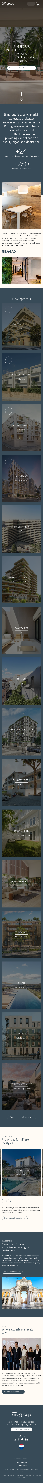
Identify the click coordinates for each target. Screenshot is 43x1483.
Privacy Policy (21, 1462)
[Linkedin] (26, 1439)
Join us (31, 3)
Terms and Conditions (21, 1459)
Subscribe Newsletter (21, 1429)
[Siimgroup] (8, 3)
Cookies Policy (21, 1465)
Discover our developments (20, 1117)
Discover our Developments (20, 68)
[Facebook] (18, 1439)
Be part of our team (12, 1392)
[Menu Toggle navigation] (38, 4)
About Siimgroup (11, 1272)
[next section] (21, 99)
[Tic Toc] (22, 1439)
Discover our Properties (13, 1218)
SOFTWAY (22, 1477)
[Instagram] (15, 1439)
